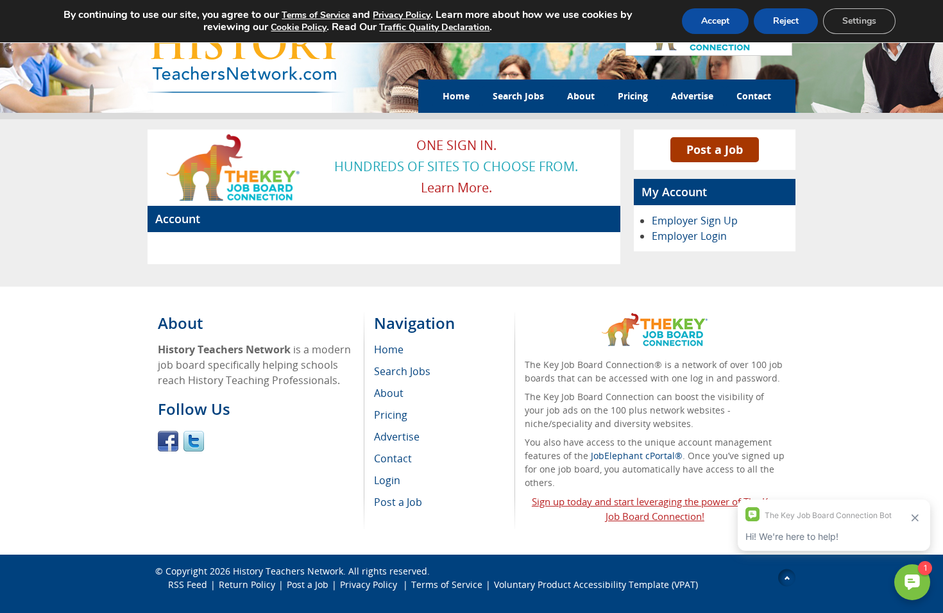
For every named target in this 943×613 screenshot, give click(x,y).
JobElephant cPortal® (637, 455)
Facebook (168, 441)
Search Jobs (518, 96)
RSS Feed (187, 584)
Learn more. (456, 187)
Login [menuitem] (387, 480)
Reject (786, 21)
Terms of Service (446, 584)
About (581, 96)
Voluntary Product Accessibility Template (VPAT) (596, 584)
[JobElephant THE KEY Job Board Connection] (234, 138)
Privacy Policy (370, 584)
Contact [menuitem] (393, 458)
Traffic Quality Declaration (434, 27)
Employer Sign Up (695, 221)
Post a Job (714, 149)
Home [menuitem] (389, 349)
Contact (753, 96)
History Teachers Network (288, 571)
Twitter (193, 441)
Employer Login (689, 236)
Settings (859, 21)
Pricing (633, 96)
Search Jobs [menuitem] (402, 371)
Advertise (692, 96)
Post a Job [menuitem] (398, 502)
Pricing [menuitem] (390, 415)
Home (456, 96)
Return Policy (247, 584)
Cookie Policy (299, 27)
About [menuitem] (389, 393)
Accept (715, 21)
